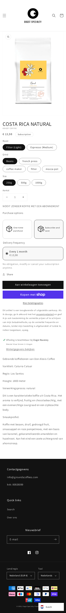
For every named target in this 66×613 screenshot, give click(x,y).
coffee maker (14, 169)
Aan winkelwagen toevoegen (33, 284)
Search (11, 509)
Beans (10, 161)
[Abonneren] (55, 539)
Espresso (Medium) (41, 147)
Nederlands (46, 575)
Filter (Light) (13, 147)
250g (9, 182)
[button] (4, 15)
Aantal (6, 190)
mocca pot (52, 169)
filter (34, 169)
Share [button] (10, 274)
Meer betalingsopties (33, 303)
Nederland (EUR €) (19, 575)
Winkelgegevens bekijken (20, 349)
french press (30, 161)
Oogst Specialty (28, 606)
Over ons (12, 517)
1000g (38, 182)
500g (24, 182)
